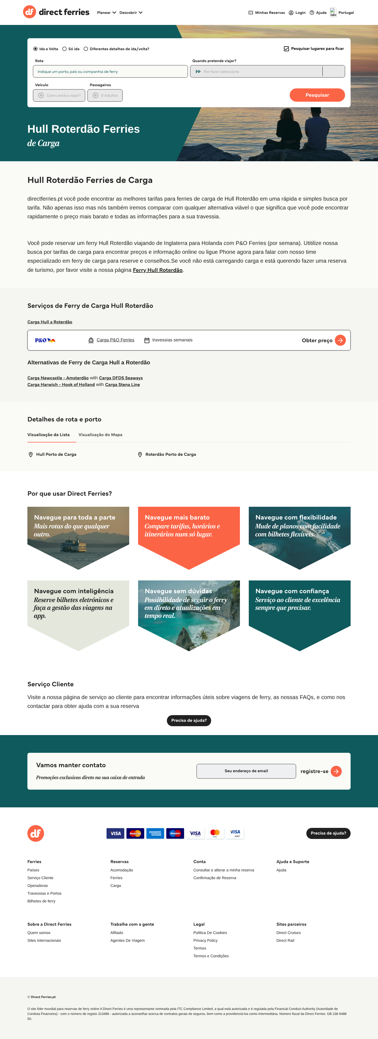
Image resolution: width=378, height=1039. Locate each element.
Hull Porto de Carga (56, 454)
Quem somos (38, 932)
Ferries (116, 878)
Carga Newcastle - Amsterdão (58, 378)
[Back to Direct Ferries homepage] (56, 12)
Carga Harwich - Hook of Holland (61, 384)
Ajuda (281, 870)
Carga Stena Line (122, 384)
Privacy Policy (205, 940)
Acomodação (121, 870)
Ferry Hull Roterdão (158, 270)
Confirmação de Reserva (214, 878)
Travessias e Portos (44, 893)
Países (33, 870)
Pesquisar (317, 95)
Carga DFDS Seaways (121, 378)
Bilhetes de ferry (41, 901)
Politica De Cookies (210, 932)
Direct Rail (285, 940)
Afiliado (116, 932)
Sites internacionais (44, 940)
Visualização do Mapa (101, 435)
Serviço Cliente (40, 878)
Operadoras (37, 885)
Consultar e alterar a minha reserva (223, 870)
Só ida (73, 49)
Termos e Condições (211, 956)
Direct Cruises (288, 932)
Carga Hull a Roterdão (49, 322)
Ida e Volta (48, 49)
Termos (199, 948)
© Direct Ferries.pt (41, 997)
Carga (115, 885)
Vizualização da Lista (48, 435)
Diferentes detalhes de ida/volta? (119, 49)
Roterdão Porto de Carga (171, 454)
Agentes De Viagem (127, 940)
